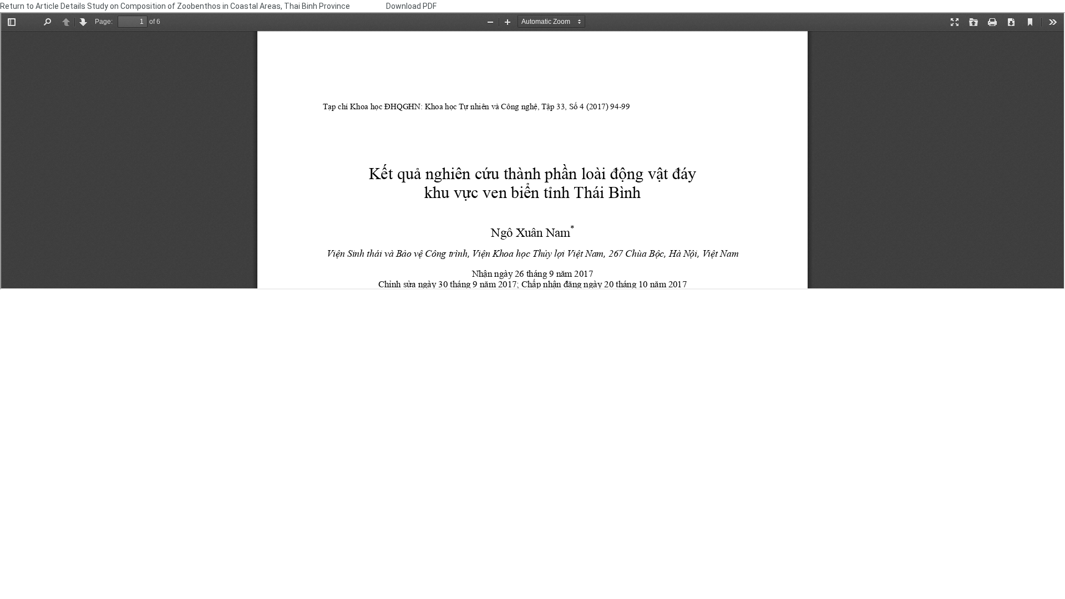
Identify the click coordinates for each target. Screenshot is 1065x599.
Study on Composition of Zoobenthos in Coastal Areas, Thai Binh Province (219, 6)
